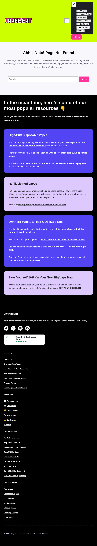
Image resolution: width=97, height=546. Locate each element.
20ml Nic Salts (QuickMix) (15, 476)
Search (84, 79)
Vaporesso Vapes (11, 494)
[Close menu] (73, 4)
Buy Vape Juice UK (12, 443)
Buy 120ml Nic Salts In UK (15, 471)
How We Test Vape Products (16, 369)
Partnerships (12, 401)
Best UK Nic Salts (11, 452)
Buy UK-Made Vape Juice (15, 378)
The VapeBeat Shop (12, 374)
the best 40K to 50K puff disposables (27, 145)
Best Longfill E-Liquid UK (15, 447)
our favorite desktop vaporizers (24, 260)
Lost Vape (8, 517)
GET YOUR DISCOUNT (69, 288)
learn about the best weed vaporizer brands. (63, 239)
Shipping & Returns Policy (15, 388)
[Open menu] (66, 20)
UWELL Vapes (10, 508)
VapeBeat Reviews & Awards (26, 338)
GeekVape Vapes (11, 513)
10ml (6, 466)
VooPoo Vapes (10, 503)
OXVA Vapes (9, 498)
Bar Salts (12, 466)
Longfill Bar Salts (11, 457)
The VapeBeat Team (12, 364)
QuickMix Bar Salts (12, 461)
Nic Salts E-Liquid (11, 438)
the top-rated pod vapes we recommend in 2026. (42, 204)
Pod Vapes (8, 489)
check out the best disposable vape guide (65, 163)
